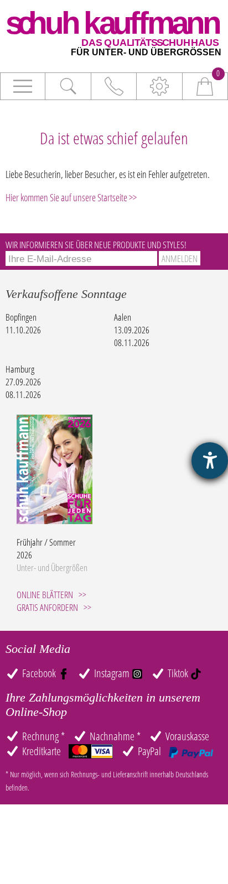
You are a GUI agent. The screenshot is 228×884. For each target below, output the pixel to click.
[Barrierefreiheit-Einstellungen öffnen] (209, 460)
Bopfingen (21, 317)
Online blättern (45, 594)
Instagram (113, 673)
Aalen (122, 317)
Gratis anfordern (47, 607)
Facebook (40, 673)
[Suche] (68, 86)
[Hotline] (114, 86)
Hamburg (20, 369)
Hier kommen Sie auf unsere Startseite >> (71, 197)
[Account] (159, 86)
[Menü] (22, 86)
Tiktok (179, 673)
